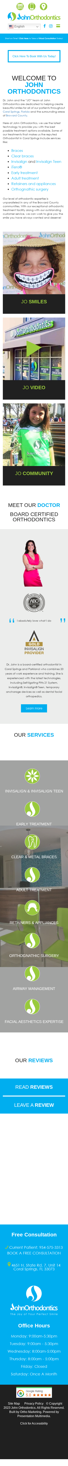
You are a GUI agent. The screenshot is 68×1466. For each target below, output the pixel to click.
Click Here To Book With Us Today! (34, 56)
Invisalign (19, 161)
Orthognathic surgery (29, 189)
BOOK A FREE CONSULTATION (34, 1253)
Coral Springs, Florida (16, 111)
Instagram (51, 26)
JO (34, 301)
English (19, 26)
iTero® (16, 167)
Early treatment (24, 172)
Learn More (34, 708)
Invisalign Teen (48, 161)
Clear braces (22, 156)
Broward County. (17, 115)
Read (34, 1087)
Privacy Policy (33, 1403)
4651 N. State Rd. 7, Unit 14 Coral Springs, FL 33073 (36, 1267)
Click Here (24, 38)
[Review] (34, 1400)
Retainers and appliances (33, 183)
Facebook (44, 26)
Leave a (34, 1105)
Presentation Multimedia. (34, 1416)
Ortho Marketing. (31, 1411)
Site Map (14, 1403)
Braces (17, 150)
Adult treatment (25, 178)
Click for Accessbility (34, 1423)
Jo (34, 387)
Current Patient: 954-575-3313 (36, 1247)
